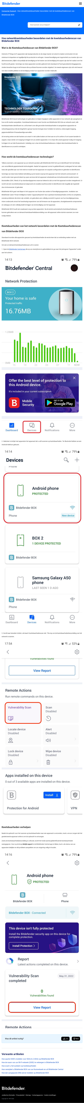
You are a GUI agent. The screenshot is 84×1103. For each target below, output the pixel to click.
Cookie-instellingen (50, 1095)
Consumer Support (9, 11)
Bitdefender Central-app (17, 249)
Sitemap (28, 1095)
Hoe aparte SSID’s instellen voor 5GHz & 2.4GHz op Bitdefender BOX (28, 1059)
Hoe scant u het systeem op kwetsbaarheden (19, 1066)
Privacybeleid (20, 1095)
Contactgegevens (37, 1095)
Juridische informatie (8, 1095)
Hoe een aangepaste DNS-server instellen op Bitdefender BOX (25, 1073)
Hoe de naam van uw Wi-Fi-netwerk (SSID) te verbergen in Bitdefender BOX (30, 1062)
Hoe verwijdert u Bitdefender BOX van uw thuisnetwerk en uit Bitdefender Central (32, 1069)
